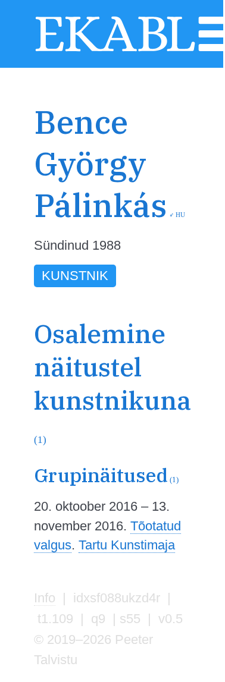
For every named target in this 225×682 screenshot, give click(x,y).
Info (44, 597)
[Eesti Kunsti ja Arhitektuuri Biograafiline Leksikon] (115, 49)
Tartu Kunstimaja (127, 545)
